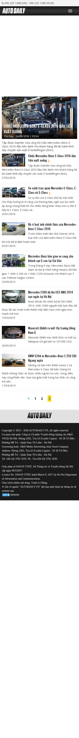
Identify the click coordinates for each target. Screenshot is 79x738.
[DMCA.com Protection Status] (11, 494)
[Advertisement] (39, 55)
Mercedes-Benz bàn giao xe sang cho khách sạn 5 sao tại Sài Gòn (50, 258)
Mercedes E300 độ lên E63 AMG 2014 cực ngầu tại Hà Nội (50, 294)
